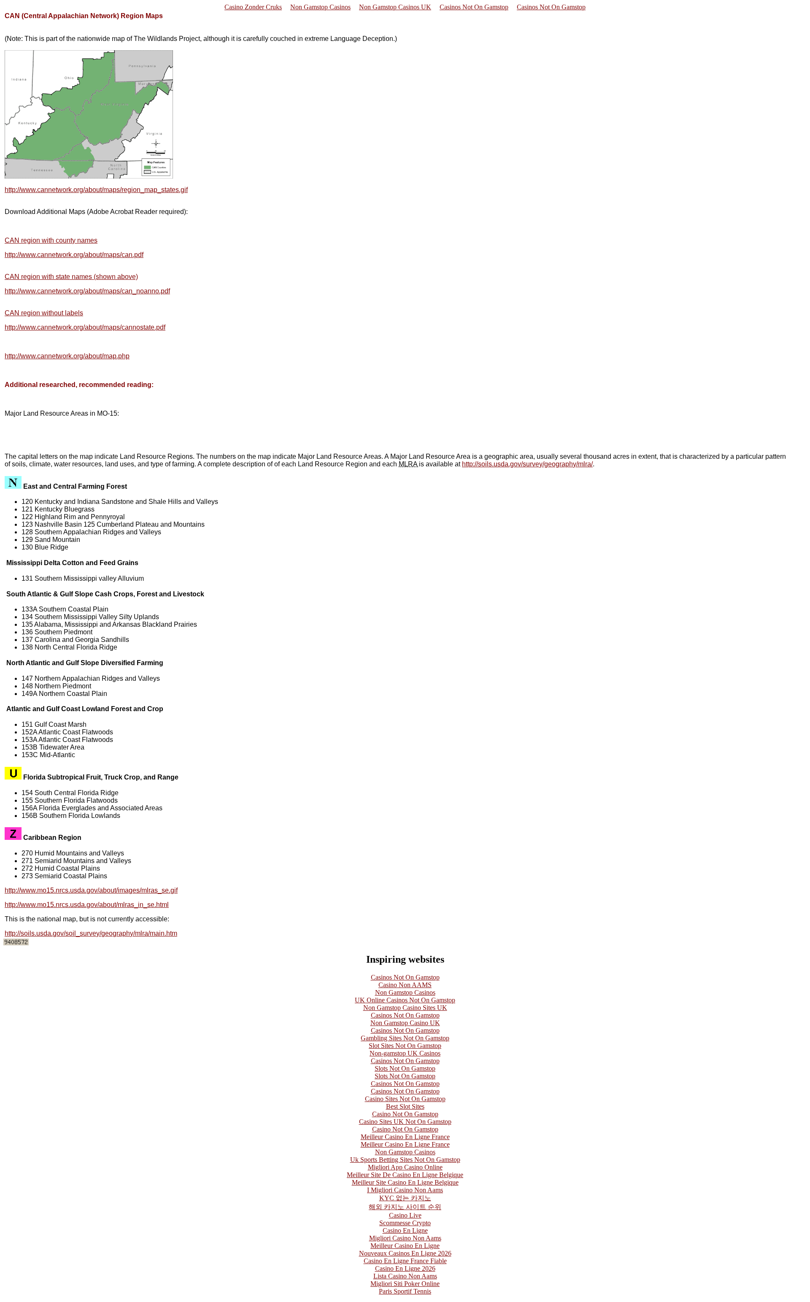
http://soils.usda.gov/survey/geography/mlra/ (527, 464)
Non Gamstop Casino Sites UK (405, 1007)
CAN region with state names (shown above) (71, 276)
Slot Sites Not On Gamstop (405, 1045)
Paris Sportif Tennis (405, 1291)
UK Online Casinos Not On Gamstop (405, 1000)
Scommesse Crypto (405, 1222)
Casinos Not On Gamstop (474, 7)
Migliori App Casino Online (405, 1167)
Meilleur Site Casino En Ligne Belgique (405, 1182)
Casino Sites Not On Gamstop (405, 1098)
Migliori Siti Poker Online (405, 1283)
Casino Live (405, 1215)
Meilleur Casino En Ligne (405, 1245)
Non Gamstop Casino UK (405, 1022)
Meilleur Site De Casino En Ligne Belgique (405, 1174)
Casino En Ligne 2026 (405, 1268)
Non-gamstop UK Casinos (405, 1053)
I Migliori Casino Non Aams (405, 1190)
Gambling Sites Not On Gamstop (405, 1038)
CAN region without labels (44, 313)
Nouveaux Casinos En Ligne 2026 (405, 1253)
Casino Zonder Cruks (253, 7)
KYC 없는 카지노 (405, 1198)
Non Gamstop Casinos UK (395, 7)
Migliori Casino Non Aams (405, 1238)
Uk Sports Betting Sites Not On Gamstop (405, 1159)
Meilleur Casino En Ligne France (405, 1136)
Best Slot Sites (405, 1106)
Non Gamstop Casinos (320, 7)
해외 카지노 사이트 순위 (405, 1206)
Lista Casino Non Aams (405, 1276)
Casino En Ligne (405, 1230)
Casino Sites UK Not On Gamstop (405, 1121)
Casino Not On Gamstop (405, 1114)
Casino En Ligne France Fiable (405, 1260)
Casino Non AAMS (405, 984)
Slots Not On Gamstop (405, 1068)
